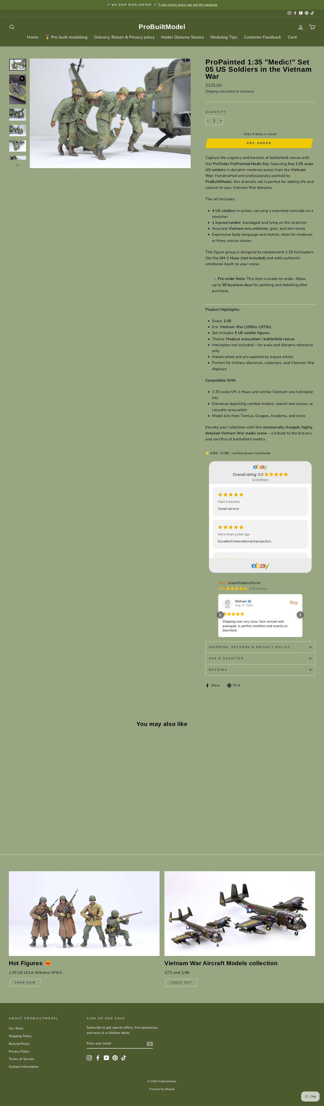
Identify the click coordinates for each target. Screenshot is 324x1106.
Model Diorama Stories (182, 37)
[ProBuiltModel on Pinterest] (115, 1057)
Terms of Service (21, 1059)
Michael (241, 601)
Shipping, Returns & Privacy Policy (249, 647)
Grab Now (25, 982)
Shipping (211, 91)
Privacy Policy (19, 1051)
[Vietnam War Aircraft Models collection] (239, 913)
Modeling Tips (223, 37)
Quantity (215, 112)
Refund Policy (19, 1044)
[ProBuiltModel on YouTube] (106, 1057)
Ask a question (226, 658)
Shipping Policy (20, 1036)
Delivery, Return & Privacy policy (124, 37)
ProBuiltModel (162, 26)
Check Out (181, 982)
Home (32, 37)
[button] (220, 614)
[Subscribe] (150, 1044)
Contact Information (24, 1066)
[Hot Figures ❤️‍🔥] (84, 913)
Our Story (16, 1028)
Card (292, 37)
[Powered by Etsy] (294, 602)
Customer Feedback (262, 37)
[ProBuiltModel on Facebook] (98, 1057)
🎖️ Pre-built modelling (66, 37)
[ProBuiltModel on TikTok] (123, 1057)
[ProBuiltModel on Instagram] (89, 1057)
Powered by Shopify (162, 1089)
